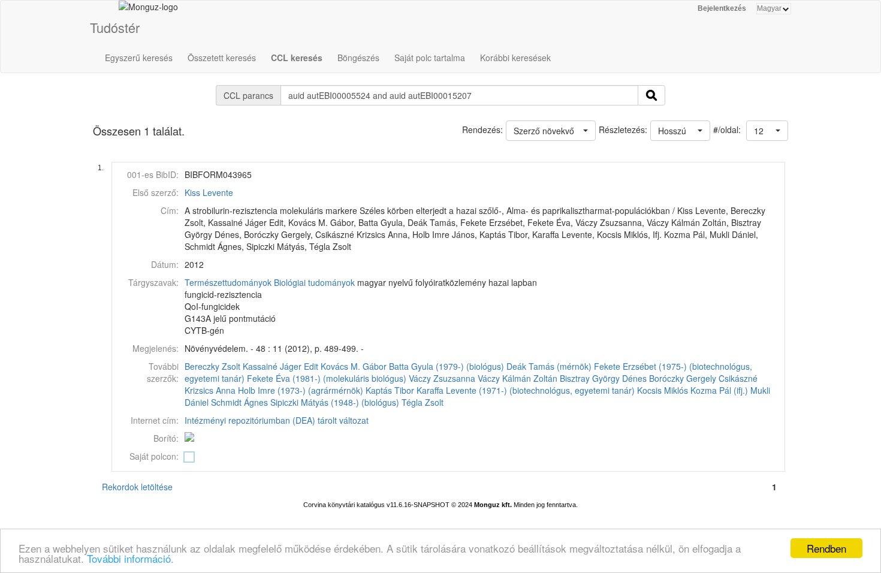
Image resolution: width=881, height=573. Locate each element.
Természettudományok (228, 282)
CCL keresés (296, 58)
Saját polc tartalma (429, 58)
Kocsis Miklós (662, 390)
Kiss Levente (209, 192)
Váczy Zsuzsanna (442, 378)
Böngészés (358, 58)
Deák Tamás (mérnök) (549, 366)
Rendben (826, 548)
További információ (129, 558)
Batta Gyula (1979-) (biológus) (446, 366)
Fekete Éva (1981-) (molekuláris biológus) (326, 378)
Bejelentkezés (722, 8)
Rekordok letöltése (137, 487)
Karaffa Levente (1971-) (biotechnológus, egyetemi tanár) (526, 390)
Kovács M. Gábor (354, 366)
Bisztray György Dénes (603, 378)
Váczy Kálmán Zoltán (517, 378)
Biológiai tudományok (314, 282)
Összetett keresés (222, 58)
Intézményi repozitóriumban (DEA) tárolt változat (277, 420)
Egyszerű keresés (139, 58)
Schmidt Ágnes (239, 402)
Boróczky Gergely (682, 378)
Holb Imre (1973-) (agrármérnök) (300, 390)
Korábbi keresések (515, 58)
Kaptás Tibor (390, 390)
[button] (767, 130)
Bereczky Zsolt (212, 366)
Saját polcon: (154, 456)
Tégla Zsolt (422, 402)
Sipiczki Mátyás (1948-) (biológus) (334, 402)
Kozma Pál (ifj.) (719, 390)
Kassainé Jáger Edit (280, 366)
